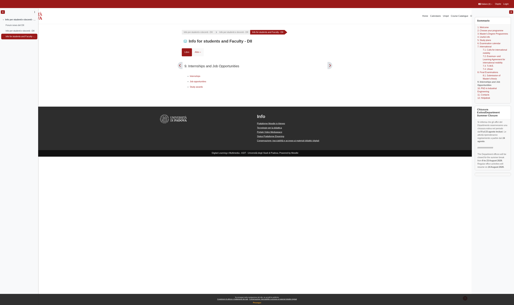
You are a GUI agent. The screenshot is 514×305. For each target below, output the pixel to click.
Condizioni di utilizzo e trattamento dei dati (232, 299)
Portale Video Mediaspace (269, 132)
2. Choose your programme (490, 30)
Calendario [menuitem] (435, 16)
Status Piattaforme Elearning (270, 136)
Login (506, 4)
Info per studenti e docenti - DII (20, 19)
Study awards (196, 87)
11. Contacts (483, 95)
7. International (484, 46)
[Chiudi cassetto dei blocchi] (511, 12)
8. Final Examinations (487, 72)
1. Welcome (483, 27)
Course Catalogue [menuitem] (459, 16)
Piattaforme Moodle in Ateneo (271, 123)
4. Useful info (483, 37)
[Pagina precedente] (180, 65)
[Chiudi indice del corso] (3, 12)
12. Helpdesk (483, 98)
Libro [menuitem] (186, 52)
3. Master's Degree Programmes (492, 34)
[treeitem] (19, 28)
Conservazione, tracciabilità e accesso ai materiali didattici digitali (273, 299)
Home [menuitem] (425, 16)
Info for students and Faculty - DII (21, 36)
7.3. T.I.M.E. (488, 66)
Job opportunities (198, 81)
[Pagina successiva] (330, 65)
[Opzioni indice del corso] (34, 12)
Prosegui (257, 303)
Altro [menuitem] (197, 52)
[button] (485, 4)
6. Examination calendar (488, 43)
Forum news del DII (15, 25)
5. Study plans (484, 40)
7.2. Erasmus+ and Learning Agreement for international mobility (494, 59)
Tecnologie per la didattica (269, 128)
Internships (195, 76)
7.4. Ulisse (488, 69)
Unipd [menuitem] (446, 16)
